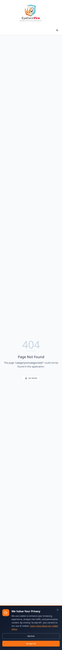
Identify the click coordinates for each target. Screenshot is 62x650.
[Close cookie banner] (58, 610)
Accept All (31, 643)
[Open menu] (57, 30)
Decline (31, 636)
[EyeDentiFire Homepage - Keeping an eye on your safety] (31, 12)
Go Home (32, 378)
